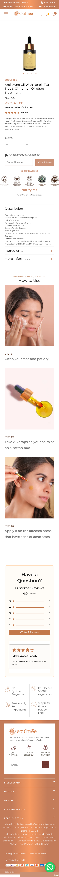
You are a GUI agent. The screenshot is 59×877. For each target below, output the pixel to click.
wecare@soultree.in (23, 6)
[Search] (40, 14)
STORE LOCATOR (12, 783)
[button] (12, 112)
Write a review (29, 632)
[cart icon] (54, 14)
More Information (19, 258)
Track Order (49, 2)
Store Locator (48, 6)
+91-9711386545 (20, 2)
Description (14, 209)
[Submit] (45, 764)
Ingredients (14, 250)
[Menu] (5, 13)
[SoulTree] (23, 13)
